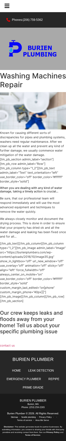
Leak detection (41, 370)
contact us (7, 345)
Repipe (53, 379)
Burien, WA (33, 404)
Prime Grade (33, 387)
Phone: (25, 407)
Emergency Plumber (24, 379)
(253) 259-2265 (37, 407)
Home (16, 370)
